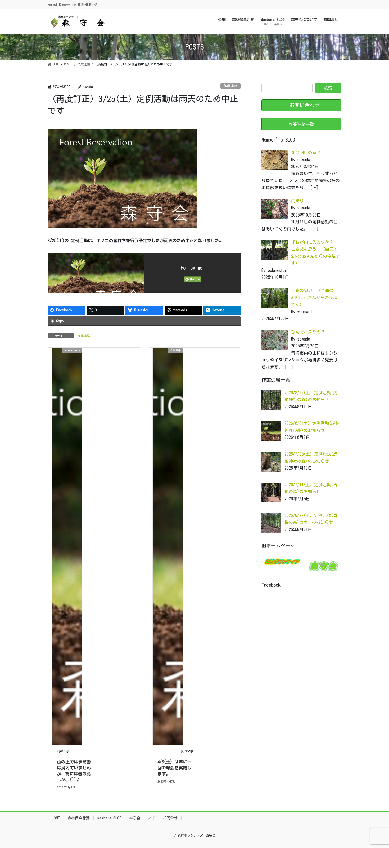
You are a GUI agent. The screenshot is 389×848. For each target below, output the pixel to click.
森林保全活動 (78, 818)
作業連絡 (230, 86)
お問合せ (170, 818)
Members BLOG (109, 818)
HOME (56, 818)
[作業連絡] (168, 546)
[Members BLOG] (67, 546)
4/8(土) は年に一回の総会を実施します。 (174, 768)
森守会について (142, 818)
